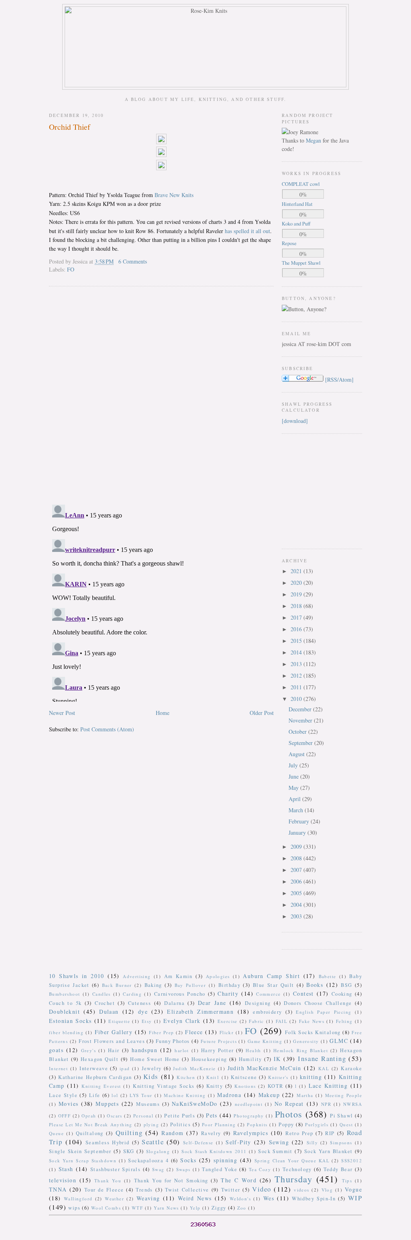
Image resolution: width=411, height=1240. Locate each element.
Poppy (286, 1124)
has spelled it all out (247, 231)
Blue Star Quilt (273, 985)
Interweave (93, 1068)
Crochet (105, 1003)
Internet (58, 1068)
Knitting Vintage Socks (163, 1086)
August (297, 754)
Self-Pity (238, 1142)
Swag (158, 1169)
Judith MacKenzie (194, 1068)
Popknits (257, 1124)
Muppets (107, 1103)
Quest (346, 1124)
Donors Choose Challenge (318, 1003)
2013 (297, 664)
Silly (312, 1142)
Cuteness (139, 1003)
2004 (297, 904)
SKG (128, 1151)
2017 (297, 617)
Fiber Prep (161, 1032)
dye (143, 1011)
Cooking (342, 993)
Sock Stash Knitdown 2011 (213, 1151)
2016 (297, 629)
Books (314, 984)
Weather (114, 1199)
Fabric (256, 1021)
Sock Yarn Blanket (328, 1151)
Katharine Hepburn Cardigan (95, 1077)
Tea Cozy (260, 1169)
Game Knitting (265, 1041)
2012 (297, 675)
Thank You (107, 1181)
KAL (323, 1068)
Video (261, 1189)
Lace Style (63, 1095)
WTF (137, 1208)
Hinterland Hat (297, 204)
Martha (305, 1095)
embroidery (267, 1012)
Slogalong (158, 1151)
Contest (303, 993)
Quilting (129, 1132)
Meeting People (343, 1095)
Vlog (327, 1190)
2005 (297, 893)
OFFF (64, 1116)
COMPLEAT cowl (301, 184)
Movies (68, 1103)
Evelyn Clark (182, 1021)
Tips (347, 1181)
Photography (249, 1116)
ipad (125, 1068)
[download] (295, 421)
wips (74, 1207)
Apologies (218, 976)
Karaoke (351, 1068)
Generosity (306, 1041)
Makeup (269, 1095)
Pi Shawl (341, 1115)
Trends (144, 1189)
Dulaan (108, 1011)
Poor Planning (219, 1124)
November (301, 720)
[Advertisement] (306, 490)
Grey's (88, 1050)
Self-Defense (198, 1142)
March (297, 810)
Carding (132, 994)
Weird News (195, 1198)
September (301, 743)
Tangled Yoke (219, 1169)
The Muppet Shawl (301, 263)
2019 (297, 594)
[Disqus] (161, 395)
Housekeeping (209, 1059)
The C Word (238, 1180)
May (294, 787)
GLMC (339, 1041)
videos (301, 1190)
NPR (326, 1104)
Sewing (279, 1142)
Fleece (194, 1032)
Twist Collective (187, 1189)
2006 (297, 881)
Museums (148, 1104)
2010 (297, 699)
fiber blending (66, 1032)
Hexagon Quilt (99, 1059)
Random (172, 1133)
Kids (151, 1076)
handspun (144, 1050)
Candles (101, 994)
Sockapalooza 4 (148, 1160)
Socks (188, 1160)
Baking (153, 985)
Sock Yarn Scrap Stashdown (82, 1160)
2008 (297, 858)
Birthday (229, 985)
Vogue (353, 1189)
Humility (250, 1059)
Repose (289, 243)
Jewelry (152, 1068)
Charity (228, 993)
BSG (346, 985)
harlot (182, 1050)
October (298, 731)
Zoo (241, 1208)
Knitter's (278, 1077)
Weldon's (240, 1199)
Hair (114, 1050)
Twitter (230, 1189)
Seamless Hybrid (107, 1142)
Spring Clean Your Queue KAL (292, 1160)
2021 (297, 571)
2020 (297, 582)
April (295, 799)
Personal (143, 1116)
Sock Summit (275, 1151)
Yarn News (166, 1208)
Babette (327, 976)
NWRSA (352, 1104)
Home (162, 713)
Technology (297, 1169)
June (294, 776)
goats (56, 1050)
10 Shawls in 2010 (76, 976)
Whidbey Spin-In (314, 1198)
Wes (268, 1198)
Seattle (153, 1141)
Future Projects (219, 1041)
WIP (355, 1197)
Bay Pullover (190, 985)
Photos (288, 1114)
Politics (180, 1124)
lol (115, 1095)
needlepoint (248, 1104)
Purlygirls (316, 1124)
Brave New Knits (174, 195)
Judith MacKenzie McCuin (264, 1068)
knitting (311, 1077)
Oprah (88, 1116)
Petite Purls (179, 1115)
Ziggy (219, 1207)
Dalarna (174, 1003)
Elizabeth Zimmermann (200, 1011)
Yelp (195, 1208)
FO (70, 269)
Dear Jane (212, 1002)
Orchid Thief (69, 126)
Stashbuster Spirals (115, 1169)
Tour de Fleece (104, 1189)
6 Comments (132, 261)
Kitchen (186, 1077)
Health (253, 1050)
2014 (297, 652)
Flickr (227, 1032)
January (298, 832)
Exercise (228, 1021)
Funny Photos (173, 1041)
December (301, 709)
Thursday (293, 1179)
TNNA (58, 1189)
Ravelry (211, 1133)
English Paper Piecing (323, 1012)
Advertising (137, 976)
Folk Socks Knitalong (313, 1032)
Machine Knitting (185, 1095)
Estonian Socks (70, 1021)
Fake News (311, 1021)
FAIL (282, 1021)
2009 (297, 846)
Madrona (229, 1095)
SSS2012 (351, 1160)
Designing (258, 1003)
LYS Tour (141, 1095)
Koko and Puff (296, 223)
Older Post (262, 713)
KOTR (275, 1086)
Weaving (148, 1198)
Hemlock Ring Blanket (300, 1050)
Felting (344, 1021)
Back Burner (117, 985)
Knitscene (244, 1077)
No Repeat (289, 1103)
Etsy (147, 1021)
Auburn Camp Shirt (271, 976)
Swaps (183, 1169)
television (62, 1180)
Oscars (114, 1116)
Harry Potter (217, 1050)
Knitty (214, 1086)
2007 (297, 870)
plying (151, 1124)
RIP (329, 1133)
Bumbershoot (64, 994)
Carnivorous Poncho (180, 993)
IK (277, 1059)
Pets (212, 1115)
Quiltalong (90, 1133)
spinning (225, 1160)
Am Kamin (178, 976)
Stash (66, 1169)
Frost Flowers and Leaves (112, 1041)
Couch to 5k (65, 1003)
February (300, 821)
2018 (297, 606)
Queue (56, 1133)
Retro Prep (299, 1133)
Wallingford (78, 1199)
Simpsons (341, 1142)
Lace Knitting (328, 1085)
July (294, 765)
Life (94, 1095)
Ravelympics (250, 1133)
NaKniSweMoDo (195, 1103)
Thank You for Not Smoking (171, 1180)
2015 (297, 640)
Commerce (268, 994)
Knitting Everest (101, 1086)
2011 (297, 687)
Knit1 (213, 1077)
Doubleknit (64, 1011)
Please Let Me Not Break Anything (90, 1124)
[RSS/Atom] (339, 379)
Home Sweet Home (154, 1059)
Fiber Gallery (114, 1032)
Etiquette (119, 1021)
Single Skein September (80, 1151)
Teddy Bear (338, 1169)
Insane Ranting (322, 1058)
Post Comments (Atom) (107, 729)
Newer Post (62, 713)
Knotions (245, 1086)
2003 (297, 916)
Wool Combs (106, 1208)
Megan (313, 140)
